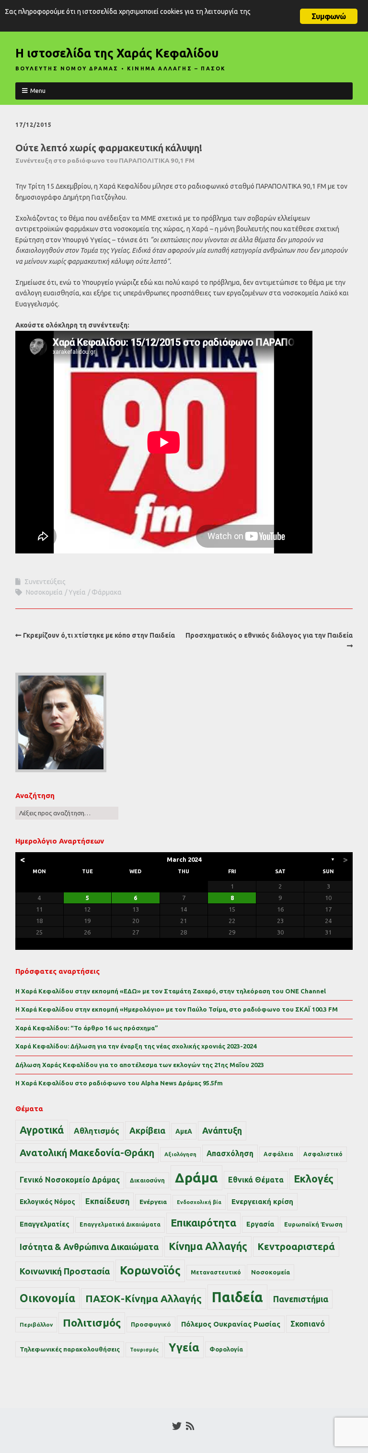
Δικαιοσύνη (147, 1180)
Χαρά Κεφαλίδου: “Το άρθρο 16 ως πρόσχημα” (86, 1028)
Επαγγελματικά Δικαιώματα (120, 1224)
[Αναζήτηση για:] (66, 813)
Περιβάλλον (36, 1324)
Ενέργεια (153, 1201)
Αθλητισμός (96, 1130)
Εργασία (260, 1224)
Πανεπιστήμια (300, 1299)
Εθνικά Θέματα (256, 1179)
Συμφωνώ (328, 16)
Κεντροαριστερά (296, 1246)
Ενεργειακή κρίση (262, 1201)
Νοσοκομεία (44, 592)
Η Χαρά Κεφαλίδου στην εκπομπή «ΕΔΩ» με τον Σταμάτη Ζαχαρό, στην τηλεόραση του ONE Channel (170, 991)
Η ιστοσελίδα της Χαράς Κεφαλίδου (116, 53)
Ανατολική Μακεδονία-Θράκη (87, 1153)
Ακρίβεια (147, 1130)
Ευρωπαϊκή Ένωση (313, 1224)
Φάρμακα (107, 592)
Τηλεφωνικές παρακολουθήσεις (70, 1349)
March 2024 (184, 859)
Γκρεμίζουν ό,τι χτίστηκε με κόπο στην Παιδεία (99, 635)
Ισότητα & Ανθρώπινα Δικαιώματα (89, 1246)
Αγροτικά (42, 1130)
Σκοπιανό (307, 1323)
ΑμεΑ (183, 1131)
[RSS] (190, 1426)
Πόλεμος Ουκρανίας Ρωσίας (230, 1324)
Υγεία (77, 592)
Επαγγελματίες (44, 1224)
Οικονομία (47, 1298)
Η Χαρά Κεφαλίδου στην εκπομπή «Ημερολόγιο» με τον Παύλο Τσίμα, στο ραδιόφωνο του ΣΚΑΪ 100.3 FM (176, 1009)
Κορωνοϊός (150, 1270)
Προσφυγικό (151, 1324)
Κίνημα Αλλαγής (208, 1246)
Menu (38, 90)
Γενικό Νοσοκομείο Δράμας (70, 1180)
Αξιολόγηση (180, 1154)
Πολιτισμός (92, 1323)
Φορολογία (226, 1349)
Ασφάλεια (278, 1154)
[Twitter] (177, 1426)
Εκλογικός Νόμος (47, 1201)
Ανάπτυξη (222, 1130)
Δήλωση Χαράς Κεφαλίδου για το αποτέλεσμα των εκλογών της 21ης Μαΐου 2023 (139, 1064)
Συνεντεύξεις (45, 582)
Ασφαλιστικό (323, 1154)
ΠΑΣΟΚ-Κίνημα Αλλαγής (143, 1298)
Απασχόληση (230, 1153)
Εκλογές (314, 1178)
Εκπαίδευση (107, 1201)
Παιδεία (237, 1297)
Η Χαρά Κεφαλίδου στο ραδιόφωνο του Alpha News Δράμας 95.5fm (119, 1083)
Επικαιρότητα (203, 1222)
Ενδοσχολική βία (199, 1202)
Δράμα (196, 1177)
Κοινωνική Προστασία (65, 1271)
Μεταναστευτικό (216, 1272)
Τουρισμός (144, 1349)
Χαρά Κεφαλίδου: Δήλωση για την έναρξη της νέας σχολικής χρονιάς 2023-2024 (135, 1046)
